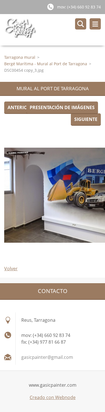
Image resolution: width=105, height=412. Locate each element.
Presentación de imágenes (62, 107)
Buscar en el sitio (80, 24)
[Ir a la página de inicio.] (54, 30)
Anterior (19, 107)
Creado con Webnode (53, 397)
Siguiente (85, 119)
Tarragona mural (19, 57)
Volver (11, 268)
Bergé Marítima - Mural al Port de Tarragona (45, 63)
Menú (95, 24)
